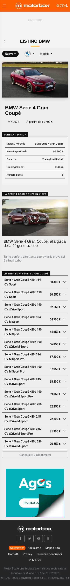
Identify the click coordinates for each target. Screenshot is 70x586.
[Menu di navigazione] (4, 6)
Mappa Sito (53, 548)
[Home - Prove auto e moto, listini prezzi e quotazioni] (32, 6)
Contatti (13, 554)
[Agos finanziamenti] (35, 491)
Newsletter (17, 548)
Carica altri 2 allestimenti (35, 455)
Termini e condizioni (49, 554)
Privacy (27, 554)
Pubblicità (35, 560)
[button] (20, 538)
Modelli (45, 54)
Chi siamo (34, 548)
